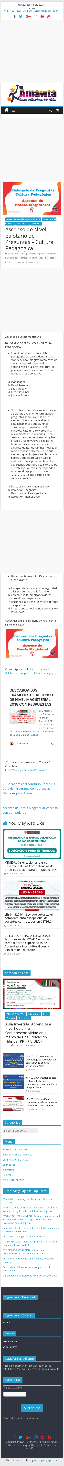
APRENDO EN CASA (15, 1014)
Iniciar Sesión (10, 1341)
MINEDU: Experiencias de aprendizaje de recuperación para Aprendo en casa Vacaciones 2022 (41, 1061)
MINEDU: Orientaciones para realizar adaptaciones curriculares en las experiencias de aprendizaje (42, 1082)
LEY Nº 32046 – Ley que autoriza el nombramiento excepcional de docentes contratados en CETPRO (28, 917)
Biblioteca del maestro (15, 1149)
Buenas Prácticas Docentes (17, 1154)
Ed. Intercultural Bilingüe (15, 1159)
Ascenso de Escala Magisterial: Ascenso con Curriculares (30, 810)
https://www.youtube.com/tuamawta (26, 770)
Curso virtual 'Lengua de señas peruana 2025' (27, 1236)
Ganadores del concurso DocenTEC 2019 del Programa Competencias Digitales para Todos (29, 788)
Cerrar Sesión (10, 1346)
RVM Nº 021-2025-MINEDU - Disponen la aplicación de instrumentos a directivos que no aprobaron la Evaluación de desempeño (32, 1219)
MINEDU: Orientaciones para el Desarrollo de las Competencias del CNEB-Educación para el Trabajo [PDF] (31, 865)
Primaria (11, 1018)
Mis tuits (7, 1322)
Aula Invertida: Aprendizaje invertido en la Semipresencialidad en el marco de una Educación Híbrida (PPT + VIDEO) (28, 1033)
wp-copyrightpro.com (46, 1460)
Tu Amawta (33, 262)
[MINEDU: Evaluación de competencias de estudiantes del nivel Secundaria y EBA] (13, 1097)
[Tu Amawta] (6, 110)
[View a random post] (57, 110)
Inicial (46, 1014)
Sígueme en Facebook (20, 1297)
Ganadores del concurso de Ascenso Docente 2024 (30, 1275)
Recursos (36, 223)
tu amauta (21, 262)
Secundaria (24, 1018)
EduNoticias (22, 223)
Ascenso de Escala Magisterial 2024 (23, 219)
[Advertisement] (32, 51)
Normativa (8, 1169)
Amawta (33, 253)
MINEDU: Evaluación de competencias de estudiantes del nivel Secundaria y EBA (41, 1102)
